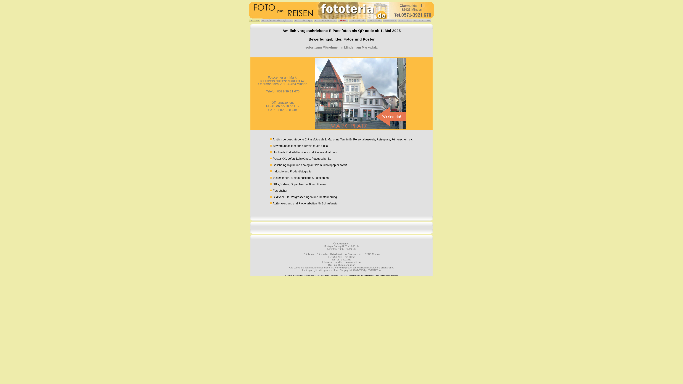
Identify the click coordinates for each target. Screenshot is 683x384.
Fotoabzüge (309, 275)
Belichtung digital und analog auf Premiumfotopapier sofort (309, 165)
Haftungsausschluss (369, 275)
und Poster (365, 39)
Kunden (335, 275)
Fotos (348, 39)
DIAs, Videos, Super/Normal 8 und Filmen (299, 184)
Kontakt (344, 275)
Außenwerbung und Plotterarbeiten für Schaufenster (305, 203)
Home (288, 275)
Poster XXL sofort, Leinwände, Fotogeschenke (301, 158)
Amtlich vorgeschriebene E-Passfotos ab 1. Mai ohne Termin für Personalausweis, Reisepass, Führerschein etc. (342, 139)
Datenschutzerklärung (389, 275)
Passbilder (297, 275)
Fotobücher (279, 190)
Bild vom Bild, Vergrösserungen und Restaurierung (304, 197)
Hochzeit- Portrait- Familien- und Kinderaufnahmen (304, 152)
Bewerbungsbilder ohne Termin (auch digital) (301, 145)
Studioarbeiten (323, 275)
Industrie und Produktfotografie (291, 171)
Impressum (354, 275)
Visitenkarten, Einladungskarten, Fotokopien (300, 177)
